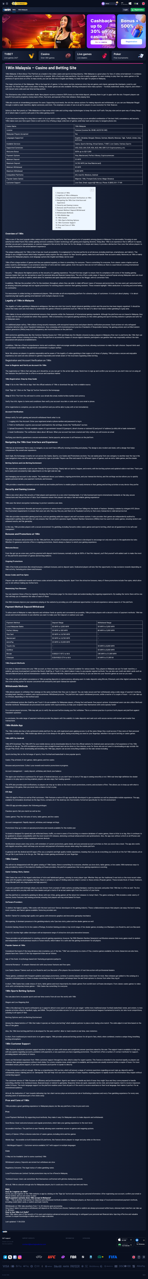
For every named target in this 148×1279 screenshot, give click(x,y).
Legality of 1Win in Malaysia (67, 195)
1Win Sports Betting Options (68, 220)
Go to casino (101, 42)
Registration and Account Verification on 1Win (74, 198)
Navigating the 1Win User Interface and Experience (71, 201)
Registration (131, 42)
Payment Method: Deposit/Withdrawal (71, 210)
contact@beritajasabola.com (34, 1244)
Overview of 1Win (63, 193)
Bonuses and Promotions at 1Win (69, 208)
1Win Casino (62, 218)
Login (126, 10)
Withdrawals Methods (65, 213)
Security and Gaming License (67, 205)
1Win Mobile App (63, 215)
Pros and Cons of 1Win (66, 225)
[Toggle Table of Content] (91, 190)
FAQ (59, 228)
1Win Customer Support (67, 223)
